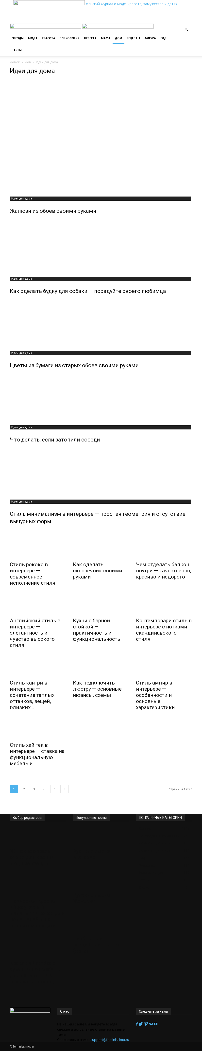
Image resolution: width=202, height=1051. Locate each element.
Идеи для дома (21, 198)
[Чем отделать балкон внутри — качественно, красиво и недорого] (164, 549)
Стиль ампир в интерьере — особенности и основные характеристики (155, 695)
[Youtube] (155, 1024)
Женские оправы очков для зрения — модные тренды (34, 857)
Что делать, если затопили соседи (55, 440)
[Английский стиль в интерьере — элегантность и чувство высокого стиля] (38, 605)
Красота (48, 38)
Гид (163, 38)
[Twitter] (141, 1024)
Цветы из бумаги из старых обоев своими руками (74, 365)
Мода (32, 38)
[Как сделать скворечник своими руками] (101, 549)
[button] (186, 29)
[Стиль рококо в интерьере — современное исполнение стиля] (38, 549)
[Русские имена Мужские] (101, 836)
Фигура (150, 38)
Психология (70, 38)
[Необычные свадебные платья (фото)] (101, 923)
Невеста (90, 38)
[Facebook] (137, 1024)
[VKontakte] (151, 1024)
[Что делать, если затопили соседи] (101, 397)
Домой (15, 62)
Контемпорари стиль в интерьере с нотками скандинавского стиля (164, 630)
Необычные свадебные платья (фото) (96, 945)
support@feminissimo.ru (109, 1039)
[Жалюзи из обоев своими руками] (101, 136)
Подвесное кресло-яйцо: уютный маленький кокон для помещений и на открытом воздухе (37, 913)
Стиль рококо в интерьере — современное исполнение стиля (32, 574)
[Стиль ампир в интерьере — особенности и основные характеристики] (164, 668)
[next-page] (64, 789)
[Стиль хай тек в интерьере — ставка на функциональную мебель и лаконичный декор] (38, 730)
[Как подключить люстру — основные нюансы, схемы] (101, 668)
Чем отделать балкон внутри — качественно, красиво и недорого (163, 571)
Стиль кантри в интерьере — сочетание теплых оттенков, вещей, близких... (32, 695)
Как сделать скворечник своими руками (97, 571)
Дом (118, 38)
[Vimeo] (146, 1024)
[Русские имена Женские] (101, 880)
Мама (105, 38)
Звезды (18, 38)
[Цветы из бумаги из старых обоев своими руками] (101, 323)
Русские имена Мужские (91, 854)
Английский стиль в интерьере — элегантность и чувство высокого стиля (35, 633)
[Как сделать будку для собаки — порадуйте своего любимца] (101, 249)
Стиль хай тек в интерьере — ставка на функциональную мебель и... (37, 754)
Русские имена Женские (91, 898)
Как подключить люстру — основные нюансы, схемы (97, 689)
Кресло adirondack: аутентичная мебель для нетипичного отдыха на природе (35, 972)
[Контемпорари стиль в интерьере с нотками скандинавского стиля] (164, 605)
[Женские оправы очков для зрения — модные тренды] (38, 836)
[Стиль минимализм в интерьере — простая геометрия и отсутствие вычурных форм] (101, 472)
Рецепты (133, 38)
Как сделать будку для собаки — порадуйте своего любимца (88, 291)
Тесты (17, 50)
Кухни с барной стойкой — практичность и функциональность (96, 630)
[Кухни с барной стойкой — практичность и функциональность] (101, 605)
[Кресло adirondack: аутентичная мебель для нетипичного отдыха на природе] (38, 948)
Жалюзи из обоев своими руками (53, 211)
